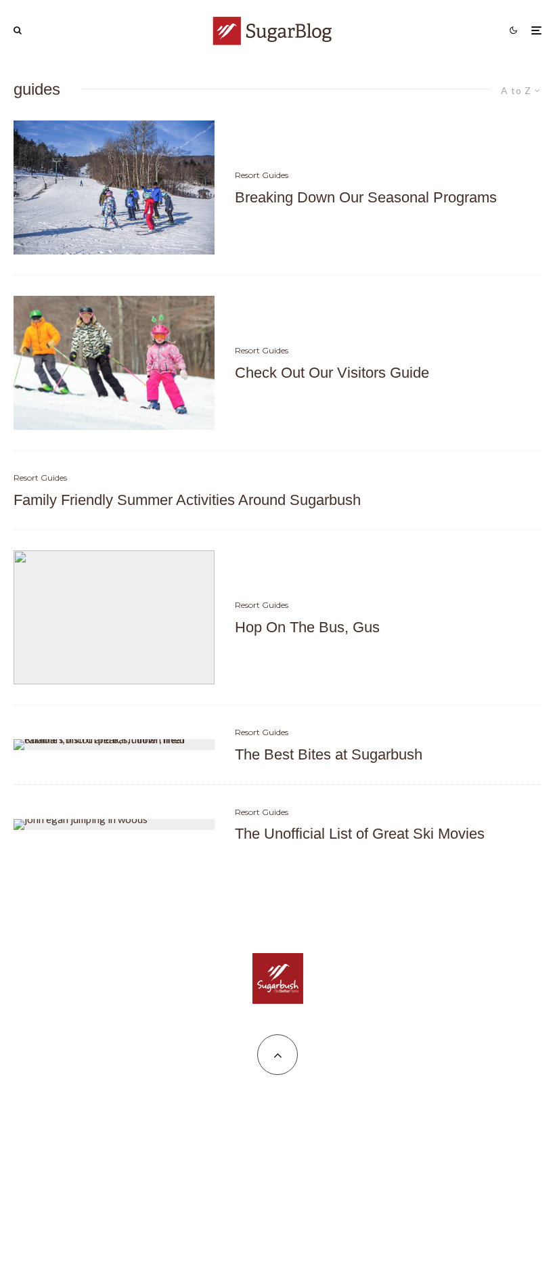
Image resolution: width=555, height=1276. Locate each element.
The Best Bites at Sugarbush (328, 754)
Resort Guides (261, 175)
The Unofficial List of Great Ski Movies (360, 833)
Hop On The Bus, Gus (307, 627)
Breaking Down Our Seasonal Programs (366, 197)
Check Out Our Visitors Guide (332, 372)
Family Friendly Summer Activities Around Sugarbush (187, 499)
